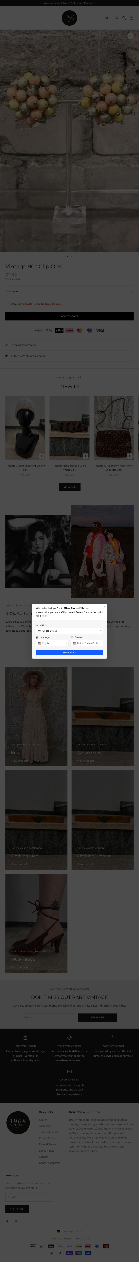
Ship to (43, 625)
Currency (79, 637)
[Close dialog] (104, 606)
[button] (69, 631)
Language (44, 637)
